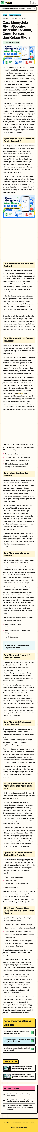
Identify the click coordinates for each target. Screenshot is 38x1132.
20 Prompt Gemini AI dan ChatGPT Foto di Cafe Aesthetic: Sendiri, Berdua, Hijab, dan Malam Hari (20, 1107)
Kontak (32, 1122)
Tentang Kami (7, 1122)
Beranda (5, 15)
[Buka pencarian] (31, 2)
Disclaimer (26, 1122)
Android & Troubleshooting (15, 15)
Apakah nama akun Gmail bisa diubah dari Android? (17, 1049)
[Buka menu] (35, 2)
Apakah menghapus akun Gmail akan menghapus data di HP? (17, 1041)
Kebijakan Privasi (17, 1122)
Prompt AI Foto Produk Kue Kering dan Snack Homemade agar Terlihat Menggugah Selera (20, 1100)
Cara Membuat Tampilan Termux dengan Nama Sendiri (17, 647)
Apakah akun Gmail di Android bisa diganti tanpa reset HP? (16, 1032)
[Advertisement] (19, 240)
